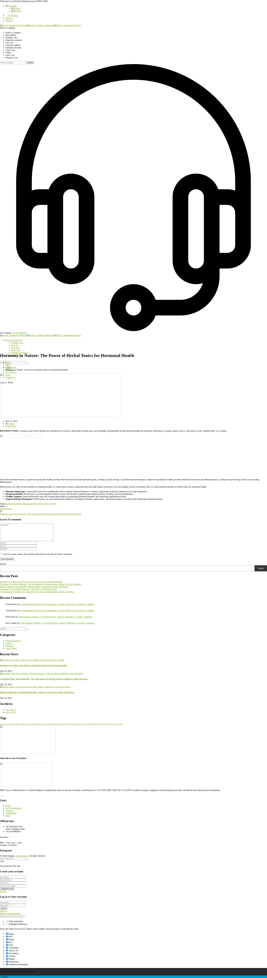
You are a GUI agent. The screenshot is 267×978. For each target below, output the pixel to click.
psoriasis (84, 724)
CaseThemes (22, 856)
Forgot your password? (10, 913)
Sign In (3, 891)
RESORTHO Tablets (94, 724)
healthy (18, 724)
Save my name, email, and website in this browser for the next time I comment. (37, 554)
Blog (8, 365)
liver (55, 724)
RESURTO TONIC (48, 504)
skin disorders (118, 724)
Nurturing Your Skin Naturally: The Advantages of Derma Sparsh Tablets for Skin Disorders (40, 514)
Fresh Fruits (11, 367)
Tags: (2, 504)
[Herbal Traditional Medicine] (13, 25)
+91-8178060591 (19, 333)
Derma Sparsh (4, 724)
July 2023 (11, 710)
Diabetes (12, 724)
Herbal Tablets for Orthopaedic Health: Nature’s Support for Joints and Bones (34, 587)
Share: (3, 506)
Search (30, 63)
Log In (3, 908)
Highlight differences (17, 924)
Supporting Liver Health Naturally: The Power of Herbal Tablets (28, 589)
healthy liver (25, 724)
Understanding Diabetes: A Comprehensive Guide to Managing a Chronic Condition (37, 592)
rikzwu (12, 423)
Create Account (7, 889)
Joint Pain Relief (48, 724)
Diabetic (10, 646)
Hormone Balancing (14, 504)
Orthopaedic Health (75, 724)
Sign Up (9, 20)
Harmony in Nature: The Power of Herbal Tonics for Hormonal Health (31, 582)
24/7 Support (5, 333)
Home (8, 362)
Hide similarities (15, 921)
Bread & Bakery (13, 641)
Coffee (9, 643)
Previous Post (6, 509)
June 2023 (11, 712)
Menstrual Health (30, 504)
